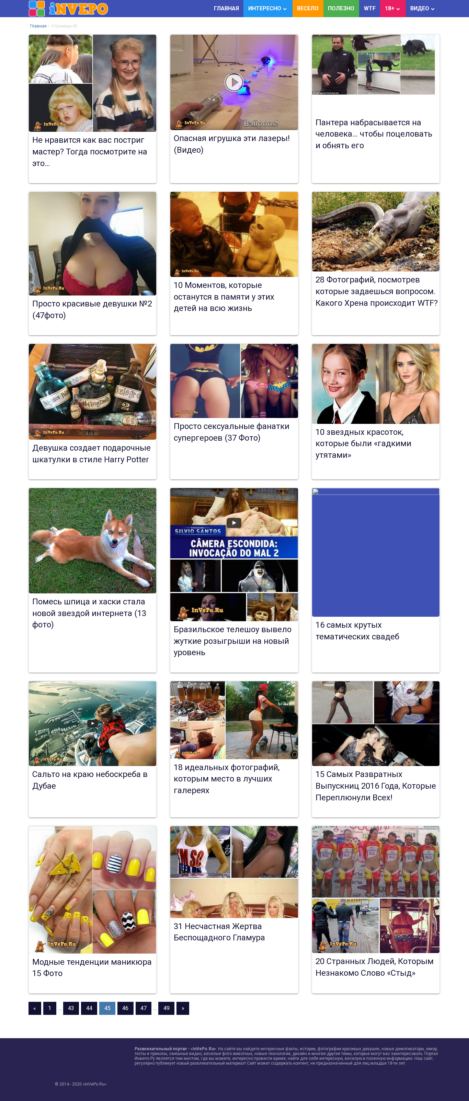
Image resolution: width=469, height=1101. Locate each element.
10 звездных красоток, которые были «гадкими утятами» (363, 443)
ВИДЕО (419, 8)
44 (89, 1008)
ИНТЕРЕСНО (264, 8)
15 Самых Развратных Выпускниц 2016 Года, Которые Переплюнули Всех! (376, 785)
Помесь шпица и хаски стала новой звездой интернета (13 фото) (89, 613)
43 (71, 1008)
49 (166, 1008)
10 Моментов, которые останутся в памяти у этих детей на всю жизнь (224, 296)
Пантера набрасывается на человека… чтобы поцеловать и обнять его (374, 134)
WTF (370, 8)
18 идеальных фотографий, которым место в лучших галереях (226, 779)
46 (125, 1008)
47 (143, 1008)
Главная (38, 25)
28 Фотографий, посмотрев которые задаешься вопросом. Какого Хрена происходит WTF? (377, 291)
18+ (389, 8)
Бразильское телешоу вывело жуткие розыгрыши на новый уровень (232, 641)
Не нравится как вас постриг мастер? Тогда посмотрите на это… (89, 151)
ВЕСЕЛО (308, 8)
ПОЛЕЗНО (341, 8)
